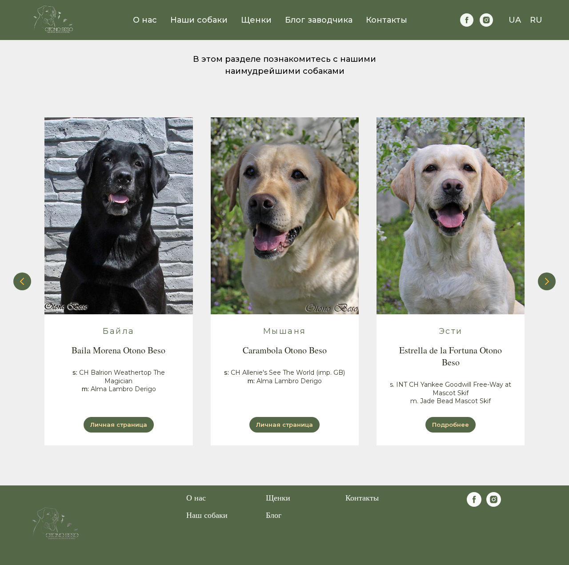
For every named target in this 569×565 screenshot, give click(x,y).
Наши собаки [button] (199, 20)
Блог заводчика (319, 20)
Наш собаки (207, 514)
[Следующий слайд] (547, 281)
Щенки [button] (256, 20)
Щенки (278, 497)
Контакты (386, 20)
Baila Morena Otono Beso (118, 350)
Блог (273, 514)
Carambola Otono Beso (285, 350)
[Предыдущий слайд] (22, 281)
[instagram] (486, 20)
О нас (145, 20)
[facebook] (466, 20)
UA (515, 20)
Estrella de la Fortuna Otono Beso (450, 356)
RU (536, 20)
